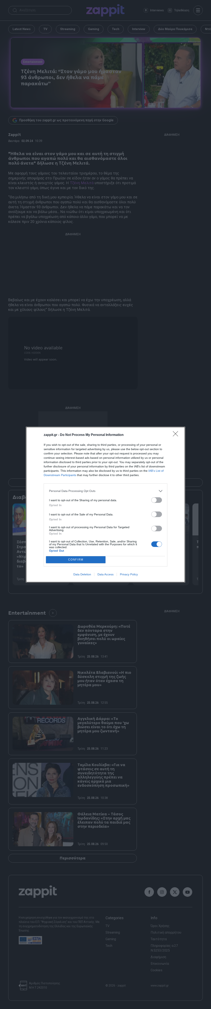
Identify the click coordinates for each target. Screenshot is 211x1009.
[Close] (177, 435)
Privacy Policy (129, 574)
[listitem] (105, 491)
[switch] (156, 500)
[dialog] (105, 504)
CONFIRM (75, 559)
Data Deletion (82, 574)
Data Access (105, 574)
